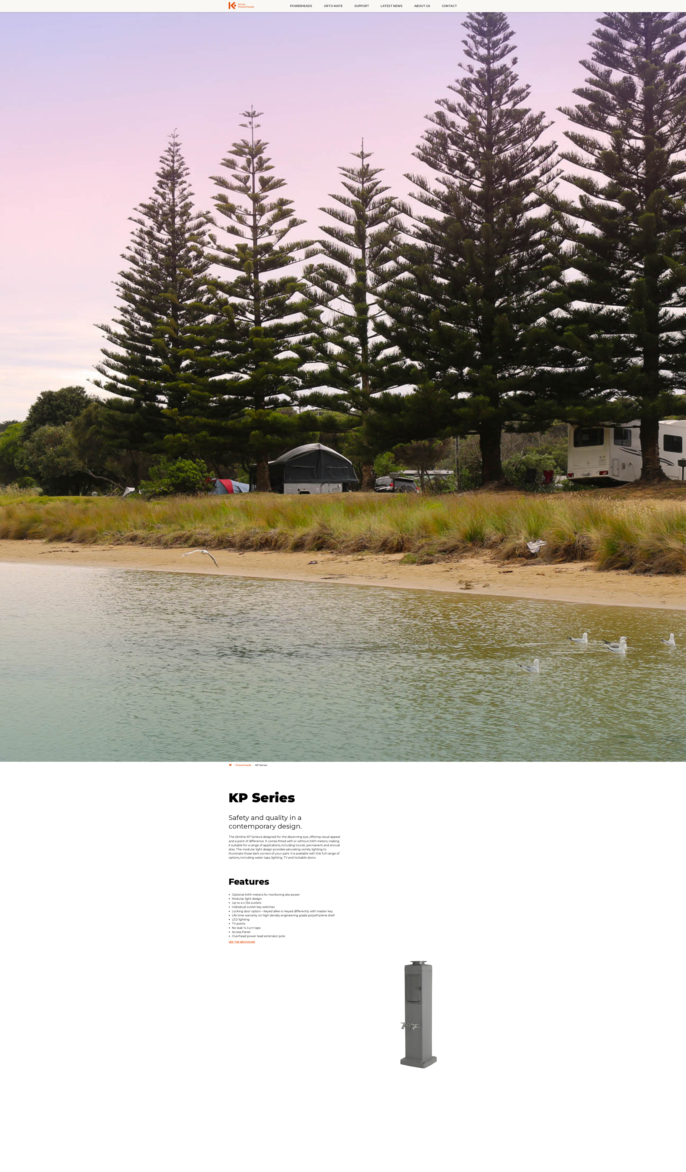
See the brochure (242, 942)
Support (361, 6)
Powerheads (301, 6)
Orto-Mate (333, 6)
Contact (449, 6)
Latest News (391, 6)
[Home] (230, 765)
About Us (422, 6)
